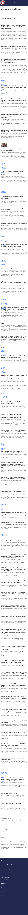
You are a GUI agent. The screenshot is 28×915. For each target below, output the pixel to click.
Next (21, 820)
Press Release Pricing (5, 869)
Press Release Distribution (6, 871)
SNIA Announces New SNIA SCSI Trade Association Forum (13, 322)
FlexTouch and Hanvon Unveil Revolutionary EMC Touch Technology (13, 209)
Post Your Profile (4, 879)
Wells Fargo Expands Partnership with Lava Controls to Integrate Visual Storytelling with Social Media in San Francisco (14, 309)
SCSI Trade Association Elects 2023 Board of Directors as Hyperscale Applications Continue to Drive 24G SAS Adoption (13, 569)
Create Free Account (5, 877)
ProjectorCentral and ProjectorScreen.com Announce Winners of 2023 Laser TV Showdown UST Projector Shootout (14, 283)
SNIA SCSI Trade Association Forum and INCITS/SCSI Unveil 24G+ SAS (14, 131)
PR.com (5, 911)
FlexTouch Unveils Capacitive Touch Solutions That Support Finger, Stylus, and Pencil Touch (13, 356)
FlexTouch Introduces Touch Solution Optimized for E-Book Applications (13, 513)
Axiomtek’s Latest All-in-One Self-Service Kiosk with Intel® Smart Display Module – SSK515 (13, 617)
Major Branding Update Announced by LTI (11, 540)
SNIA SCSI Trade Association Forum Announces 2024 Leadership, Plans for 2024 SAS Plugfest (14, 245)
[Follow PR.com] (26, 912)
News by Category (4, 829)
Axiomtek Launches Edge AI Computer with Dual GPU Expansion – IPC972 (14, 721)
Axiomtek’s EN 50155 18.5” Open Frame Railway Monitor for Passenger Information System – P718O (13, 523)
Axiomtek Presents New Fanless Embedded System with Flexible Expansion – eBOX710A (13, 710)
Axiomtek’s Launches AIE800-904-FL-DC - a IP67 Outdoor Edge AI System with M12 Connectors (12, 661)
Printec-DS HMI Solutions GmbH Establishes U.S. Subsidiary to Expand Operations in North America (13, 46)
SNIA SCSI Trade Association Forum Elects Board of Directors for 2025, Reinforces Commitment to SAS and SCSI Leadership (13, 87)
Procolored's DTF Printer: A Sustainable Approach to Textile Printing (14, 376)
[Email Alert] (15, 18)
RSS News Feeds (4, 887)
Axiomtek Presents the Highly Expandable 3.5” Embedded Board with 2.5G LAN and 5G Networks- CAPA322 (13, 805)
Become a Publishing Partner (7, 901)
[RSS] (12, 18)
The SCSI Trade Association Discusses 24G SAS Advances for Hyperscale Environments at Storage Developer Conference (13, 745)
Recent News (3, 885)
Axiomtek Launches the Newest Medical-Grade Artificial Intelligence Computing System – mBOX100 (13, 697)
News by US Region (4, 832)
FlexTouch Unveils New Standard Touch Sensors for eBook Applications (14, 224)
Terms (2, 903)
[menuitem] (23, 2)
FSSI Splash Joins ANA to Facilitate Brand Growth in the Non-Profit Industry (13, 733)
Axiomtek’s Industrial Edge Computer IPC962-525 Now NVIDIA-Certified (13, 759)
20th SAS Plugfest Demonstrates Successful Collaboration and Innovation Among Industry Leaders (12, 173)
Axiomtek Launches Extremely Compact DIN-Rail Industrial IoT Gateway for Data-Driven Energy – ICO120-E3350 (13, 648)
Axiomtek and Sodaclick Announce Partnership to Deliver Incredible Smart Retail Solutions (13, 581)
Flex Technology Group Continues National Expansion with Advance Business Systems (11, 452)
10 (18, 820)
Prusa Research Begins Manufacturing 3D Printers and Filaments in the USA (13, 150)
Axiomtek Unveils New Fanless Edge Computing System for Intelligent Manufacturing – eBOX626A (13, 478)
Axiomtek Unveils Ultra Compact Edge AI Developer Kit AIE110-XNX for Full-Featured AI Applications (13, 337)
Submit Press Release (5, 867)
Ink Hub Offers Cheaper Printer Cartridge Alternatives (14, 267)
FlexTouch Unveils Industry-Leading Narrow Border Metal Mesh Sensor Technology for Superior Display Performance (13, 100)
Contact (2, 900)
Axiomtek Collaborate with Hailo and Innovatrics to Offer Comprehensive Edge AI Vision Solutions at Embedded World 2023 (13, 491)
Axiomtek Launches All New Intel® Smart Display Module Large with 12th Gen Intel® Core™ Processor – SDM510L (14, 594)
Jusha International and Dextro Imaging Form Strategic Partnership (12, 197)
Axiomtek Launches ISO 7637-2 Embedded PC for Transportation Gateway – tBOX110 (13, 793)
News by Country (4, 831)
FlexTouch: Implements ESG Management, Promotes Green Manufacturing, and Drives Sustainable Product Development (14, 116)
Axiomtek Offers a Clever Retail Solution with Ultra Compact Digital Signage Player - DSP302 (13, 431)
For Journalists (3, 837)
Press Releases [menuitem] (17, 2)
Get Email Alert (18, 18)
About (2, 898)
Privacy (2, 905)
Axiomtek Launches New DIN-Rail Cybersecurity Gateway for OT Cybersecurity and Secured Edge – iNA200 (13, 685)
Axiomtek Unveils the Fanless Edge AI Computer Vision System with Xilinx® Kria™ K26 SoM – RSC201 (14, 606)
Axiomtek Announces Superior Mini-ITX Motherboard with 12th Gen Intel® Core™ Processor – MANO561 (14, 673)
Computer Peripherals (10, 13)
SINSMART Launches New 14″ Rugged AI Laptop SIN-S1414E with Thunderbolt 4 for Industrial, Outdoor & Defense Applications (14, 27)
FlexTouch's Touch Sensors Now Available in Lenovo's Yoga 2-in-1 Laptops (12, 402)
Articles (2, 891)
